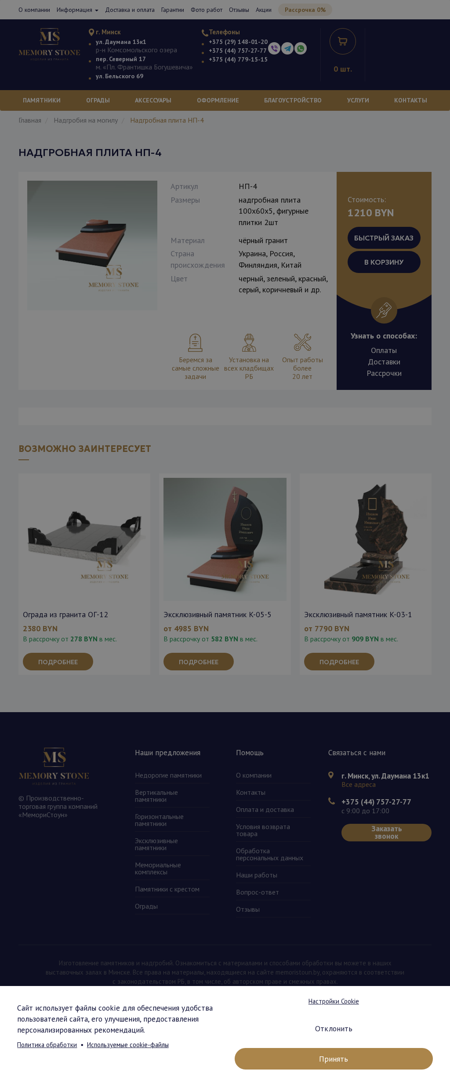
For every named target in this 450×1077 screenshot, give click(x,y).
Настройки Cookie (333, 1001)
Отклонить (333, 1028)
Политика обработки (47, 1045)
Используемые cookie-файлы (128, 1045)
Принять (333, 1059)
